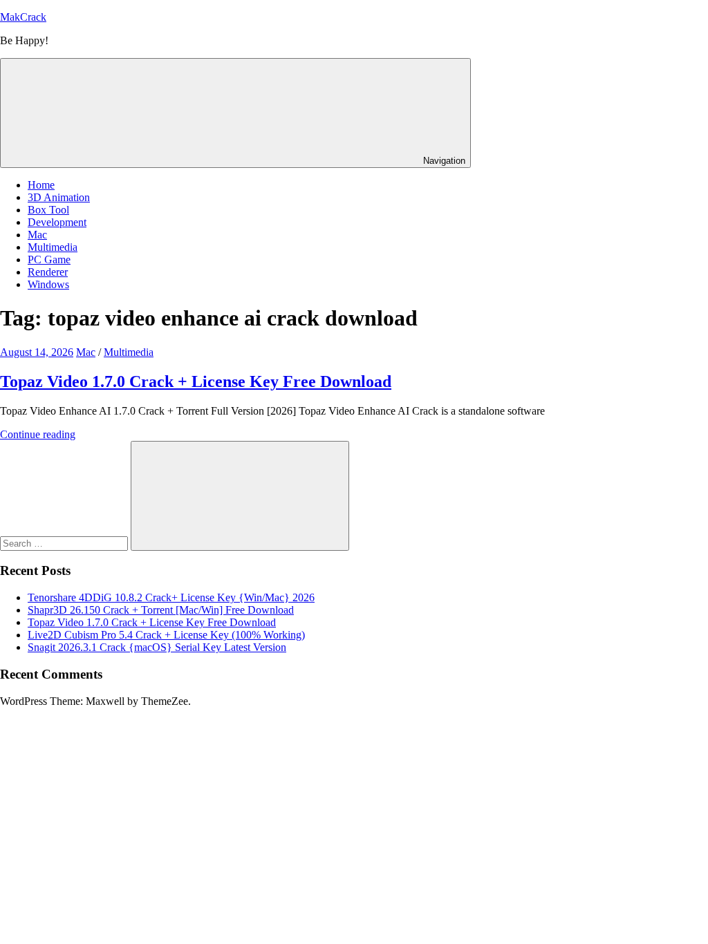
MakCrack (23, 17)
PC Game (49, 259)
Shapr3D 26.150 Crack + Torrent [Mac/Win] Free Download (161, 610)
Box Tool (48, 210)
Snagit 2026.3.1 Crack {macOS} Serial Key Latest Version (157, 647)
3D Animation (59, 197)
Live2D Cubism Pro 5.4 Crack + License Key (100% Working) (166, 635)
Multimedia (52, 247)
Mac (37, 234)
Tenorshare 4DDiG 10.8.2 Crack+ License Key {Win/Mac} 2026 (171, 597)
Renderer (48, 272)
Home (41, 185)
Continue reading (37, 434)
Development (57, 222)
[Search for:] (65, 543)
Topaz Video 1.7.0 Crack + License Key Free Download (195, 381)
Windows (48, 284)
